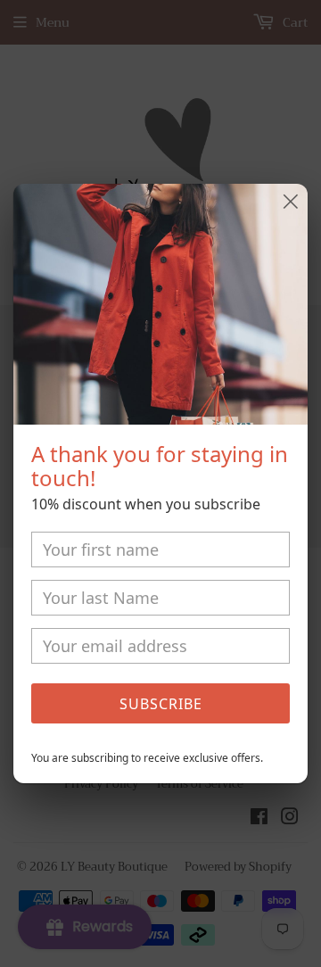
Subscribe (160, 704)
